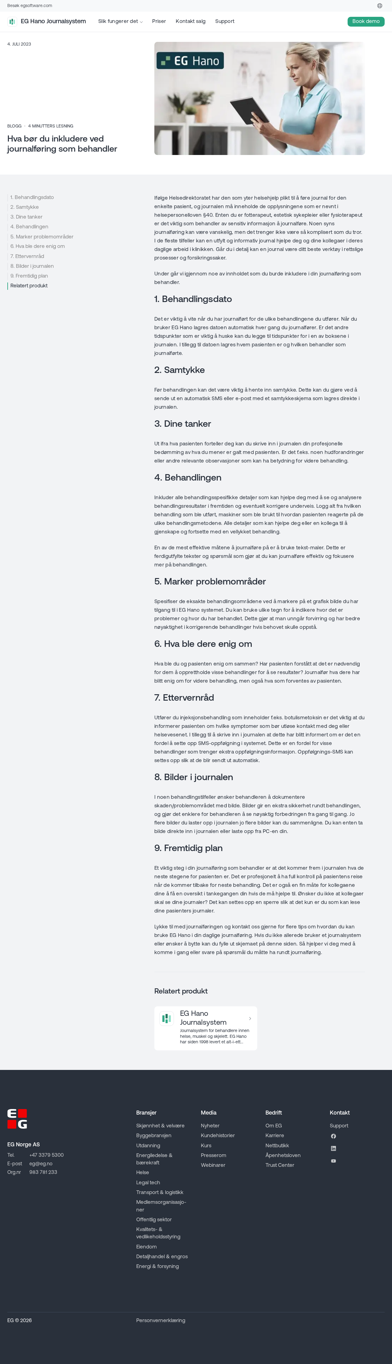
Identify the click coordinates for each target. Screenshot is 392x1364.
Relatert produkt (28, 286)
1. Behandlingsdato (32, 197)
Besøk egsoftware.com (29, 6)
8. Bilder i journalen (32, 266)
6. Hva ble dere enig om (37, 246)
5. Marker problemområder (42, 237)
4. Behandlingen (29, 227)
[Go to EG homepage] (17, 1119)
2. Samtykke (24, 207)
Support (224, 21)
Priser (159, 21)
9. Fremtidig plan (29, 276)
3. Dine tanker (26, 217)
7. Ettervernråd (27, 256)
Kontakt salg (190, 21)
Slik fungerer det (118, 21)
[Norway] (380, 6)
